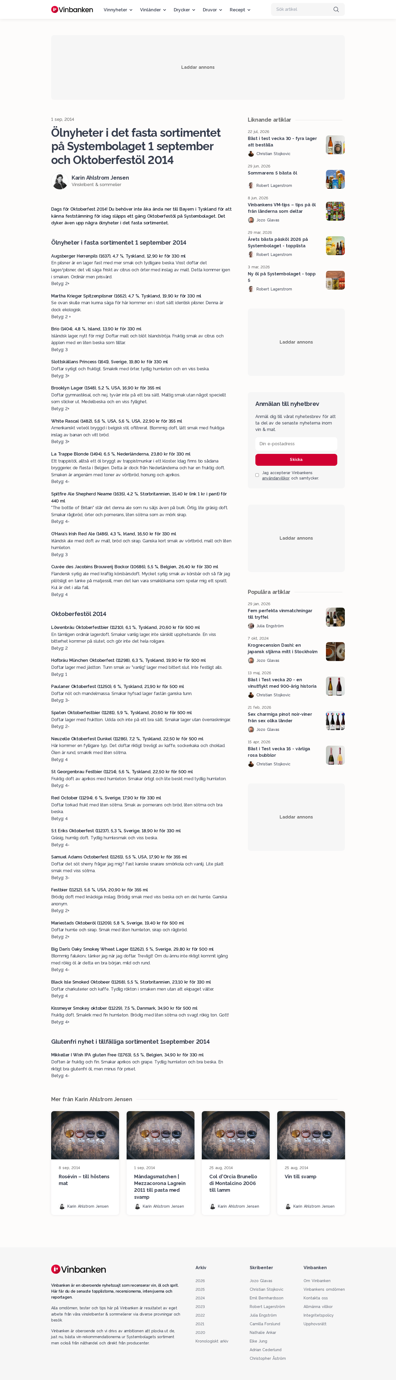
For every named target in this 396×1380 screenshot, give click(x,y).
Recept (237, 9)
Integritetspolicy (319, 1315)
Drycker (182, 9)
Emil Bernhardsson (267, 1298)
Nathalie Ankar (263, 1332)
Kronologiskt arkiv (212, 1341)
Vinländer (150, 9)
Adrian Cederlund (266, 1350)
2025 (200, 1289)
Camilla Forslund (265, 1324)
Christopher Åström (268, 1358)
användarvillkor (276, 478)
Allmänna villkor (318, 1306)
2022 (200, 1315)
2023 (200, 1306)
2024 (200, 1298)
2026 (200, 1281)
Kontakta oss (316, 1298)
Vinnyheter (115, 9)
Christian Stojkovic (267, 1289)
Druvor (210, 9)
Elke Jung (259, 1341)
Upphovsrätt (315, 1324)
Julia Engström (263, 1315)
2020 (200, 1332)
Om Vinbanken (317, 1281)
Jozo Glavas (261, 1281)
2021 (200, 1324)
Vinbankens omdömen (324, 1289)
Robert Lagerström (267, 1306)
